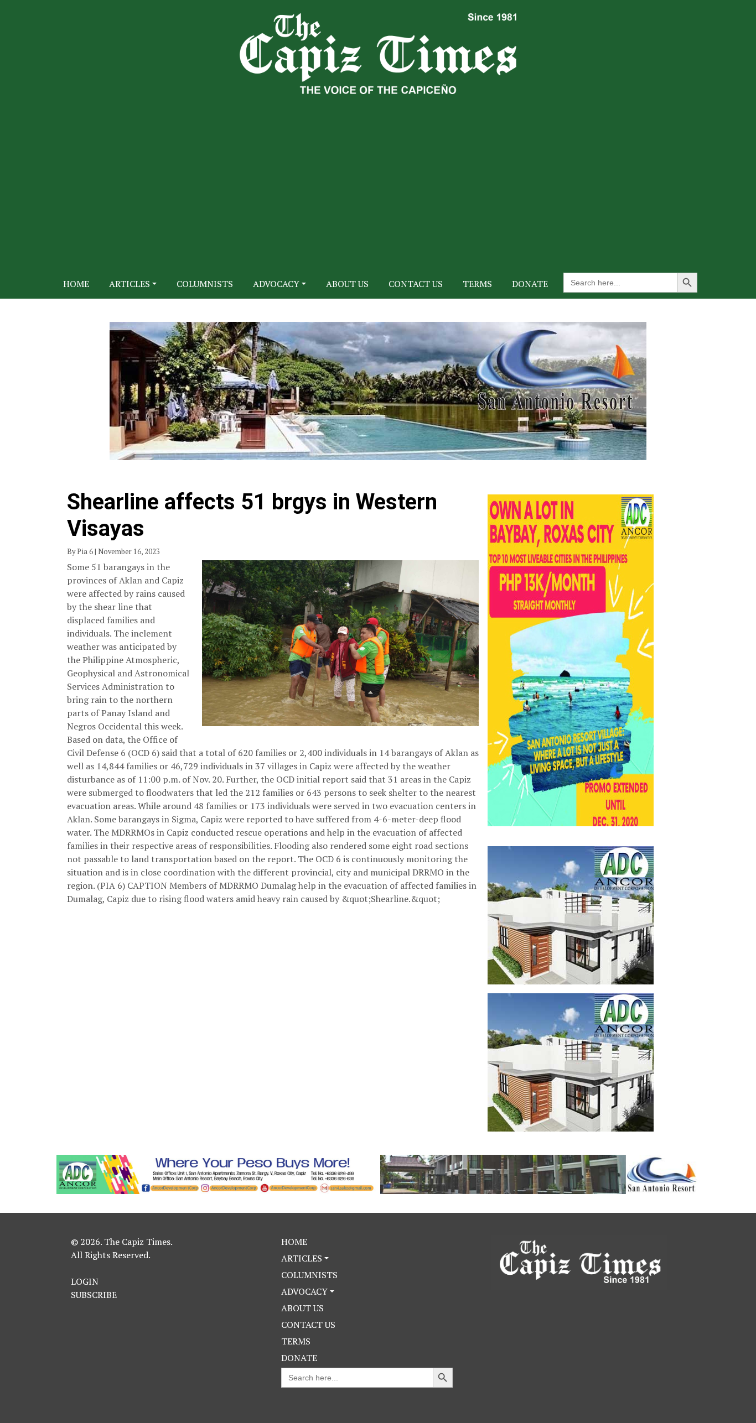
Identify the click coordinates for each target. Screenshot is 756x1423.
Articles (129, 284)
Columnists (205, 284)
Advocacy (276, 284)
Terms (477, 284)
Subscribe (94, 1295)
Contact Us (416, 284)
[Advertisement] (378, 177)
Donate (530, 284)
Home (76, 284)
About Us (347, 284)
